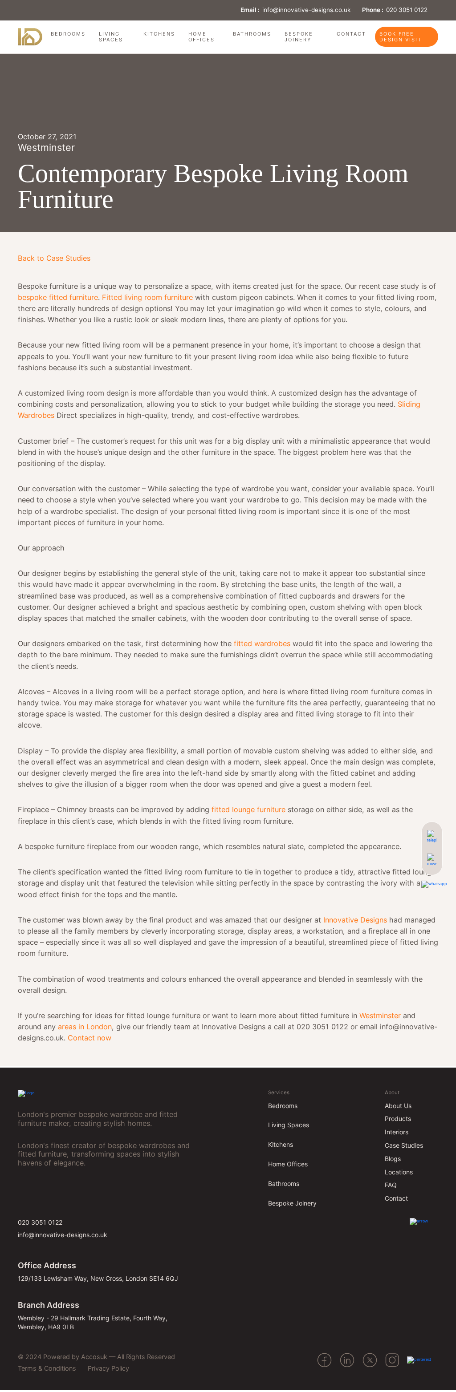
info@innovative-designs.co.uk (306, 9)
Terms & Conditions (47, 1368)
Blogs (393, 1158)
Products (398, 1118)
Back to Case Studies (54, 258)
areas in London (84, 1026)
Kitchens (159, 34)
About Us (398, 1105)
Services (278, 1092)
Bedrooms (68, 34)
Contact (351, 34)
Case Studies (404, 1145)
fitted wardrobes (262, 643)
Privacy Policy (108, 1368)
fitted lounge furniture (248, 809)
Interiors (396, 1132)
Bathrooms (252, 34)
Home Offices (201, 37)
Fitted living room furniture (148, 297)
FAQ (391, 1185)
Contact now (89, 1037)
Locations (399, 1172)
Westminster (380, 1015)
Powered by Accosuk (75, 1356)
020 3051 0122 (407, 9)
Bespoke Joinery (299, 37)
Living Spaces (111, 37)
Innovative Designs (355, 919)
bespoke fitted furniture (58, 297)
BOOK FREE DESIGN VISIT (400, 37)
